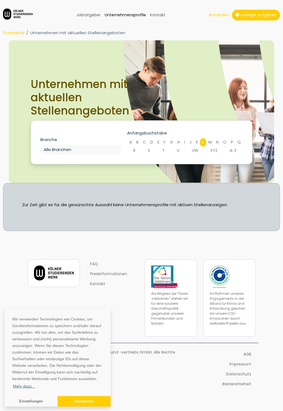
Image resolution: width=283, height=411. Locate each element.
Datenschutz (238, 374)
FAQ (94, 264)
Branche (48, 139)
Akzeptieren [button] (84, 401)
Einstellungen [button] (31, 401)
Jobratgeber (88, 15)
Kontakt (157, 15)
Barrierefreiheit (236, 384)
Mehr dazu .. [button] (24, 386)
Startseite (13, 33)
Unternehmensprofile (125, 15)
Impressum (240, 364)
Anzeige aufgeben (258, 15)
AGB (247, 354)
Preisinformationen (108, 274)
